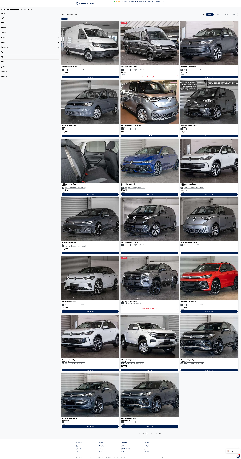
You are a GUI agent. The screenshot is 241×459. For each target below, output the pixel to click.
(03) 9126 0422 (157, 1)
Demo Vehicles (102, 448)
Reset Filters (64, 18)
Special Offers (150, 5)
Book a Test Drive (90, 77)
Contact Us (146, 445)
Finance (100, 451)
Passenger (78, 448)
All (76, 445)
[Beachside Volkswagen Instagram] (164, 1)
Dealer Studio (162, 457)
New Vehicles (128, 5)
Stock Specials (102, 445)
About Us (146, 446)
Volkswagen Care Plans (126, 449)
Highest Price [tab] (226, 14)
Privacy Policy (147, 451)
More (162, 5)
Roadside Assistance (125, 448)
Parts (144, 5)
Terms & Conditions (148, 449)
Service (139, 5)
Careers (145, 448)
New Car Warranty (125, 446)
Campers (78, 451)
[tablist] (222, 14)
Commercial (78, 449)
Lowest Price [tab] (234, 14)
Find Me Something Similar (149, 77)
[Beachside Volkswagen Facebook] (162, 1)
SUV (77, 446)
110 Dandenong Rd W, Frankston (144, 1)
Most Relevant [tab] (210, 14)
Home (122, 5)
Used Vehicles (102, 449)
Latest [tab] (218, 14)
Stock (134, 5)
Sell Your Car (157, 5)
